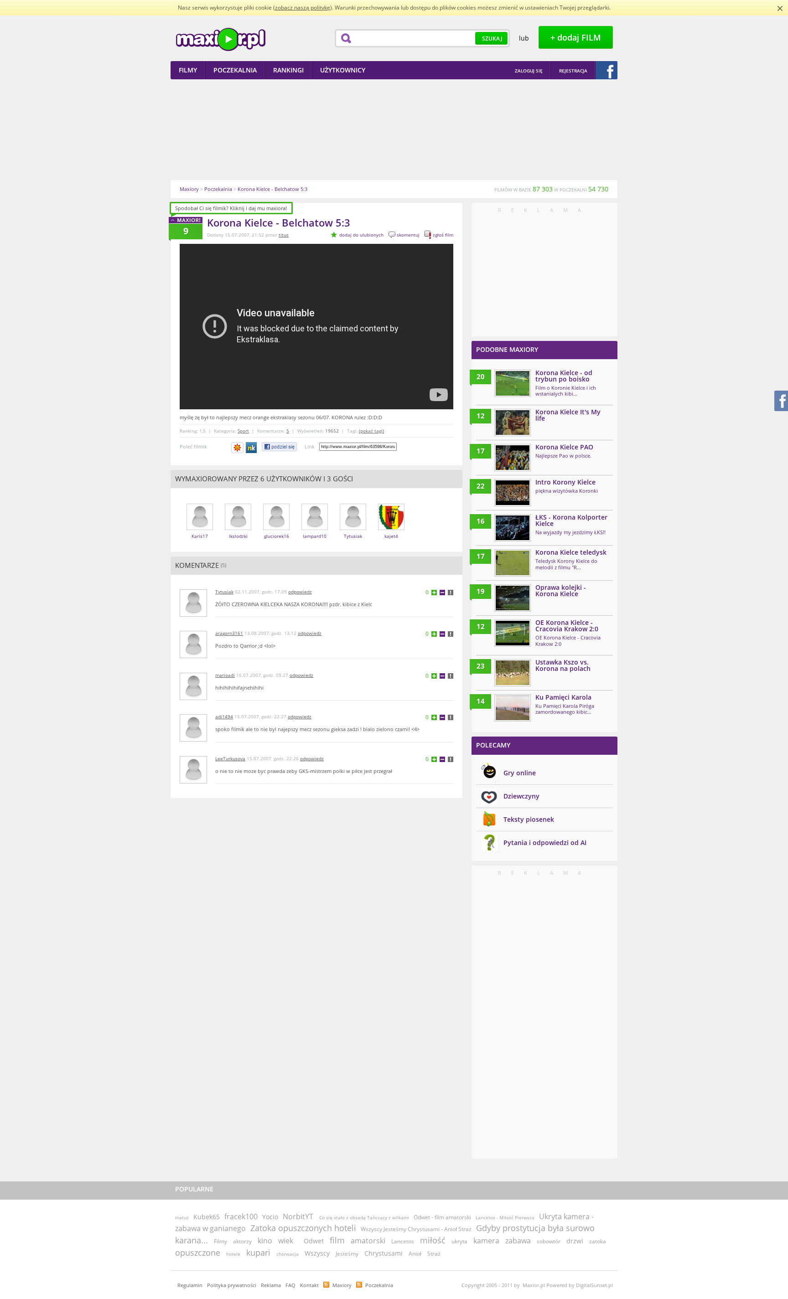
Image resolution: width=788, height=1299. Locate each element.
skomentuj (408, 235)
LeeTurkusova (230, 758)
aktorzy (242, 1241)
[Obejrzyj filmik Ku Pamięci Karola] (512, 708)
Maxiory (342, 1285)
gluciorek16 (276, 536)
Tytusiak (353, 536)
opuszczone (197, 1252)
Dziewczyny (521, 796)
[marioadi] (193, 698)
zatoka (597, 1241)
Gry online (519, 772)
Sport (243, 431)
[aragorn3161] (193, 656)
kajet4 (391, 536)
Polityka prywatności (231, 1285)
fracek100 (241, 1216)
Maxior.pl (220, 39)
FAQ (290, 1285)
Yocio (270, 1216)
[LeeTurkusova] (193, 781)
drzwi (574, 1241)
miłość (433, 1240)
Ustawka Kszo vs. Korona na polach (563, 665)
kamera (486, 1241)
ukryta (459, 1241)
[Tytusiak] (353, 528)
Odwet (314, 1241)
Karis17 (200, 536)
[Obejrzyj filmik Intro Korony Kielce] (512, 492)
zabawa (518, 1241)
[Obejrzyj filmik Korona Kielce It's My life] (512, 422)
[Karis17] (200, 528)
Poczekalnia (379, 1285)
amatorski (368, 1241)
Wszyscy (317, 1253)
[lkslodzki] (238, 528)
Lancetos (402, 1241)
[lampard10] (314, 528)
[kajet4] (391, 528)
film (337, 1240)
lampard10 (315, 536)
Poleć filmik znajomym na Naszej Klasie (252, 447)
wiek (285, 1241)
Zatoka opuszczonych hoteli (303, 1227)
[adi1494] (193, 739)
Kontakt (309, 1285)
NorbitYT (298, 1216)
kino (265, 1241)
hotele (233, 1254)
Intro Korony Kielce (565, 482)
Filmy (220, 1241)
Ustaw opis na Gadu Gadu (237, 447)
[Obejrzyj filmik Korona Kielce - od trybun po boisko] (512, 383)
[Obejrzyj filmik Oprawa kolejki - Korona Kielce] (512, 598)
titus (284, 235)
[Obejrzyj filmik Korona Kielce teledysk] (512, 563)
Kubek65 (206, 1216)
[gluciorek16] (276, 528)
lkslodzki (238, 536)
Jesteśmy (347, 1254)
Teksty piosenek (528, 819)
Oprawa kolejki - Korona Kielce (560, 590)
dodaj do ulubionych (361, 235)
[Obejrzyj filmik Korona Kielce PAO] (512, 457)
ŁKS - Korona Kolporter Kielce (571, 520)
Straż (434, 1254)
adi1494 (224, 716)
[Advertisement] (394, 129)
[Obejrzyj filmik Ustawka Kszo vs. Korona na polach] (512, 672)
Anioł (415, 1254)
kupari (258, 1252)
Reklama (271, 1285)
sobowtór (548, 1241)
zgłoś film (443, 235)
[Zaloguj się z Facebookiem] (606, 70)
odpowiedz (300, 591)
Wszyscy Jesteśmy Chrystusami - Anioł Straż (416, 1229)
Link (310, 446)
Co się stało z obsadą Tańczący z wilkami (364, 1217)
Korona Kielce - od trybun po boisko (563, 375)
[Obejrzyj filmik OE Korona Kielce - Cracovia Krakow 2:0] (512, 633)
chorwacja (287, 1254)
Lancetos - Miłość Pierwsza (505, 1217)
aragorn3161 (229, 633)
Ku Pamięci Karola (563, 697)
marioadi (225, 675)
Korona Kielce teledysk (571, 552)
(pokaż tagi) (371, 431)
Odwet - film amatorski (442, 1217)
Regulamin (189, 1285)
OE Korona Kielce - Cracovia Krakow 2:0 (566, 625)
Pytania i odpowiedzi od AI (544, 842)
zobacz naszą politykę (302, 7)
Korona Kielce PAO (564, 447)
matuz (182, 1217)
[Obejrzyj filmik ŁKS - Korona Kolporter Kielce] (512, 527)
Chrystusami (383, 1253)
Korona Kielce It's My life (568, 415)
